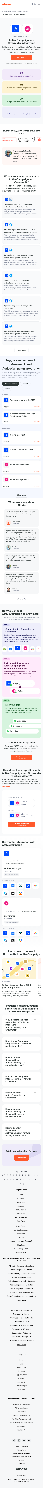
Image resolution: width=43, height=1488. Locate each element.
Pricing (21, 1360)
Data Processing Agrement (21, 1453)
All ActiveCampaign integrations (21, 1266)
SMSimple (21, 1214)
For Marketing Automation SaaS (21, 1423)
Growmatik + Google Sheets (21, 1318)
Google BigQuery (21, 1249)
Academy (21, 1371)
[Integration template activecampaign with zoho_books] (21, 206)
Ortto (21, 1195)
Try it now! (37, 406)
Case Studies (21, 1412)
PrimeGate (21, 1198)
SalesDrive (21, 1221)
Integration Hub (6, 11)
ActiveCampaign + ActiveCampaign (21, 1281)
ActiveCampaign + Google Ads (21, 1292)
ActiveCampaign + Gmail (21, 1277)
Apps (14, 11)
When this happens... (15, 798)
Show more (21, 350)
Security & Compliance (21, 1415)
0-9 (3, 1175)
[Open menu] (39, 4)
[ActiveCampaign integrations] (5, 886)
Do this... (11, 810)
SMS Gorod (21, 1210)
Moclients (21, 1234)
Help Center (21, 1368)
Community (21, 1382)
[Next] (24, 598)
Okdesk (21, 1237)
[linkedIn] (19, 1441)
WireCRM (21, 1202)
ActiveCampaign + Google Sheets (21, 1273)
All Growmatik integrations (21, 1310)
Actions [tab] (7, 389)
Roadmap (21, 1378)
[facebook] (14, 1441)
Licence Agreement (21, 1446)
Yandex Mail (21, 1253)
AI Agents (21, 1389)
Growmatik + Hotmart (21, 1314)
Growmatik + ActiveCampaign (21, 1325)
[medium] (29, 1441)
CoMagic (20, 1206)
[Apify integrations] (20, 893)
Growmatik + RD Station (21, 1329)
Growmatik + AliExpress (21, 1333)
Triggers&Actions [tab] (10, 384)
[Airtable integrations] (35, 886)
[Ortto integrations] (13, 886)
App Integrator (21, 1375)
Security (21, 1460)
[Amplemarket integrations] (13, 893)
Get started (21, 1158)
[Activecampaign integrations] (28, 886)
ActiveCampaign (23, 11)
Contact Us (21, 1463)
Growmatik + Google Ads (22, 1337)
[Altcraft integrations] (5, 893)
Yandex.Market (21, 1217)
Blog (21, 1364)
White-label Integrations (21, 1404)
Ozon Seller (21, 1226)
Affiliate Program (22, 1386)
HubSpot (21, 1245)
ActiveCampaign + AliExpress (21, 1289)
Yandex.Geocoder (21, 1230)
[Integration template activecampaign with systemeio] (21, 232)
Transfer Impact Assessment (21, 1457)
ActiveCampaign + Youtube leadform (21, 1296)
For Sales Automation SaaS (21, 1419)
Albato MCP (21, 1426)
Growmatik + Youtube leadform (21, 1340)
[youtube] (24, 1441)
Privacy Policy (21, 1450)
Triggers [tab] (25, 384)
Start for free (21, 57)
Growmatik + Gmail (21, 1322)
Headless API (21, 1430)
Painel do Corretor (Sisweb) (21, 1241)
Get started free (21, 757)
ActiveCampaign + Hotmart (21, 1270)
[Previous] (19, 598)
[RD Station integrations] (20, 886)
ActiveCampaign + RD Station (21, 1285)
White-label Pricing (21, 1408)
